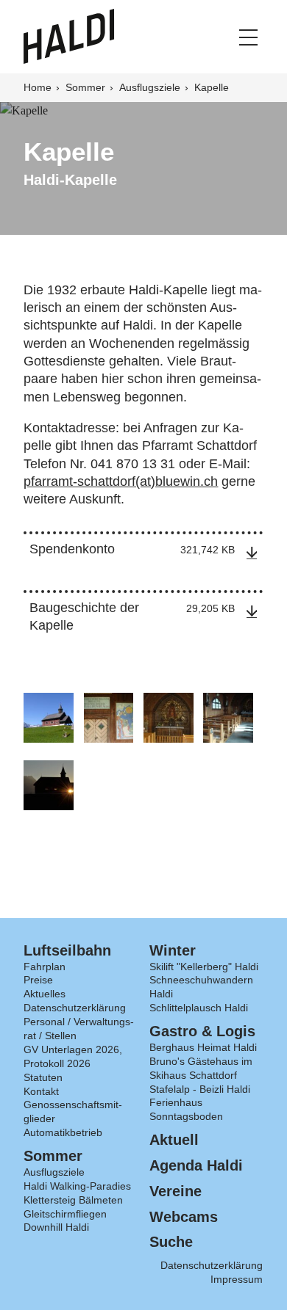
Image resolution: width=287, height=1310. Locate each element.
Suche (171, 1242)
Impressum (236, 1279)
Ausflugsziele (151, 87)
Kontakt (41, 1091)
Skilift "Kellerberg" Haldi (203, 966)
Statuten (43, 1077)
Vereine (175, 1191)
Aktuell (174, 1140)
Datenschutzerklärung (75, 1008)
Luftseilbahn (67, 950)
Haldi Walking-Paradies (77, 1186)
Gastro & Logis (202, 1031)
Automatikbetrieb (63, 1132)
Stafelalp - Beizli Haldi (199, 1089)
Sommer (86, 87)
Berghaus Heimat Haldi (203, 1047)
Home (39, 87)
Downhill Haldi (56, 1227)
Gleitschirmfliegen (65, 1214)
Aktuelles (44, 994)
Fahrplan (44, 966)
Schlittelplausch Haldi (198, 1008)
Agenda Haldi (196, 1165)
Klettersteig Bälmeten (73, 1200)
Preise (38, 980)
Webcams (183, 1217)
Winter (172, 950)
